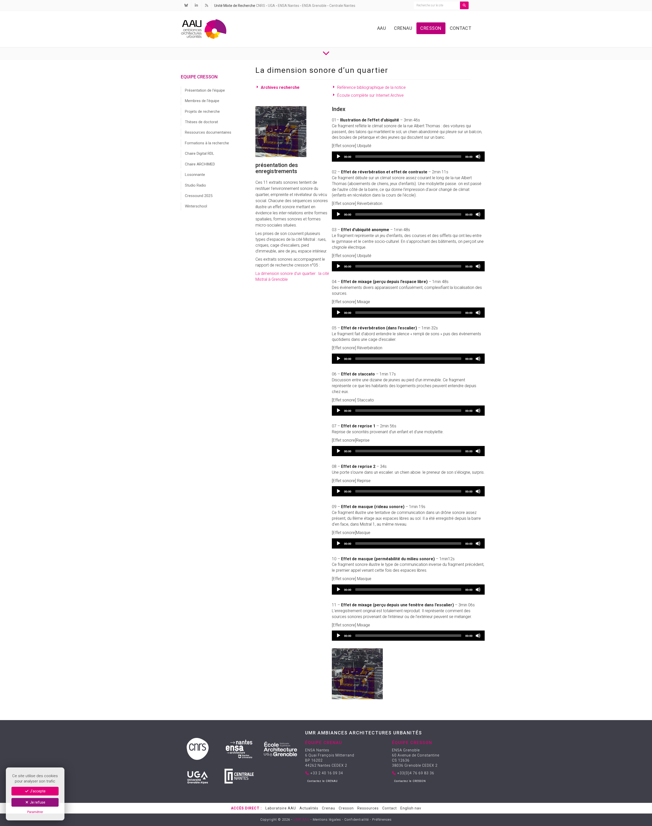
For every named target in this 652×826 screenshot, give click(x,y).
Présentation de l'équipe (205, 90)
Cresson (431, 28)
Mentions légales (327, 819)
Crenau (403, 28)
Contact (460, 28)
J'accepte (37, 791)
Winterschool (196, 206)
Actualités (309, 808)
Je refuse (37, 802)
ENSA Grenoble (314, 6)
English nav (410, 808)
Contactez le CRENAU (322, 781)
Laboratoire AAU (280, 808)
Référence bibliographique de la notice (371, 87)
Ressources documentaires (208, 132)
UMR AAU (301, 819)
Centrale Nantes (342, 6)
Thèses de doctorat (201, 122)
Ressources (368, 808)
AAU (381, 28)
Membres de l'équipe (202, 101)
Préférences (382, 819)
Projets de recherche (202, 111)
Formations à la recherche (207, 143)
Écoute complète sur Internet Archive (370, 95)
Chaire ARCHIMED (200, 164)
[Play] (338, 156)
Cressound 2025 (198, 195)
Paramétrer (35, 812)
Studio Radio (195, 185)
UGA (271, 6)
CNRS (260, 6)
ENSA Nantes (288, 6)
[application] (408, 156)
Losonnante (195, 174)
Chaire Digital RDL (199, 153)
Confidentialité (356, 819)
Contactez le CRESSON (410, 781)
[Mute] (478, 156)
